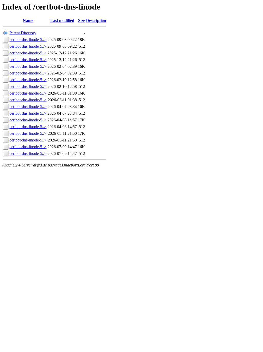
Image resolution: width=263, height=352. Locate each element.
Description (96, 20)
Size (81, 20)
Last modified (62, 20)
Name (28, 20)
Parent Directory (23, 33)
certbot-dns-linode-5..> (28, 39)
